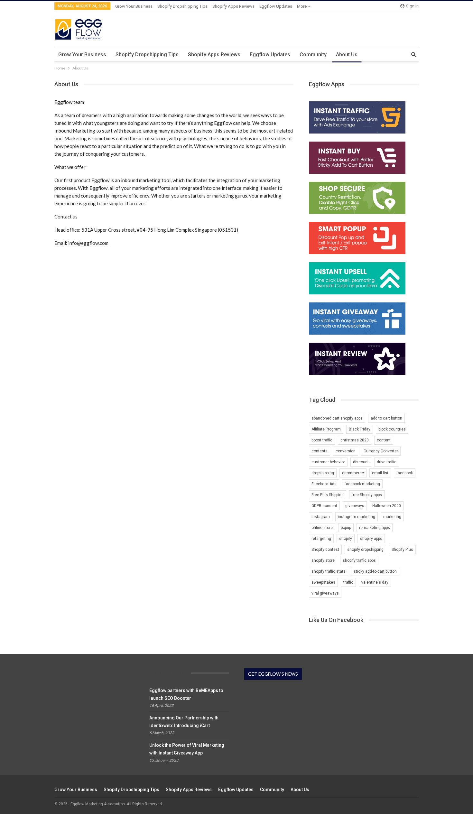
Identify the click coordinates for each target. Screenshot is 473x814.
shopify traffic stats (328, 571)
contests (319, 451)
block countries (392, 429)
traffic (348, 582)
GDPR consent (324, 506)
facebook (404, 473)
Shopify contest (325, 549)
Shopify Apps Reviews (233, 6)
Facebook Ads (324, 484)
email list (380, 473)
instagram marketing (356, 516)
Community (313, 54)
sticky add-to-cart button (375, 571)
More (302, 6)
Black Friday (359, 429)
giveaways (354, 506)
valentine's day (374, 582)
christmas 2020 (354, 440)
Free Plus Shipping (327, 495)
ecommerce (353, 473)
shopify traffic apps (359, 560)
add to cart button (386, 418)
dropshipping (322, 473)
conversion (346, 451)
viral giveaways (325, 593)
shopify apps (371, 538)
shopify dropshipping (365, 549)
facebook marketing (362, 484)
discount (361, 462)
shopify (345, 538)
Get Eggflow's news (273, 674)
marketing (392, 516)
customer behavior (328, 462)
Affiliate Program (326, 429)
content (384, 440)
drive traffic (386, 462)
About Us (346, 54)
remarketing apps (374, 527)
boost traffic (321, 440)
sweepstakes (323, 582)
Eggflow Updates (275, 6)
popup (346, 527)
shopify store (323, 560)
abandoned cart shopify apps (337, 418)
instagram (320, 516)
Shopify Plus (402, 549)
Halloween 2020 (386, 506)
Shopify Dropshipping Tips (182, 6)
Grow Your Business (134, 6)
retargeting (321, 538)
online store (322, 527)
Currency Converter (381, 451)
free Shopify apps (367, 495)
